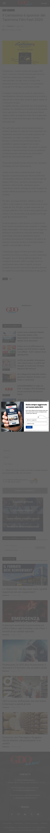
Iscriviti (29, 427)
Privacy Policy (45, 430)
